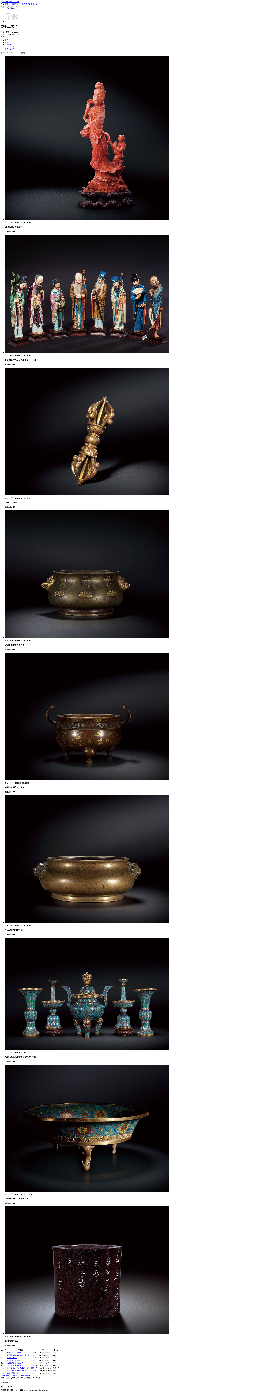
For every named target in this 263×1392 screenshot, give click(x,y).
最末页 (27, 1376)
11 (20, 1376)
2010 (14, 8)
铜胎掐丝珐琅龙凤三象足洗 (16, 1370)
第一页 (3, 1376)
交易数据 (15, 4)
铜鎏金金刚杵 (12, 1358)
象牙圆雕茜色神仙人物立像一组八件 (20, 1355)
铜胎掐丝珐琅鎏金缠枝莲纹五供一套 (20, 1368)
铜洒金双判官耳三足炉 (15, 1363)
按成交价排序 (10, 49)
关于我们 (35, 4)
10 (18, 1376)
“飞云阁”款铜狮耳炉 (14, 1365)
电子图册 (8, 44)
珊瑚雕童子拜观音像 (14, 1353)
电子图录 (21, 4)
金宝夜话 (28, 4)
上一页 (8, 1376)
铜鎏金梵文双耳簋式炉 (15, 1360)
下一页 (23, 1376)
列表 (6, 42)
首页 (2, 4)
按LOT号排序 (10, 47)
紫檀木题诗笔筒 (12, 1373)
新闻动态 (8, 4)
